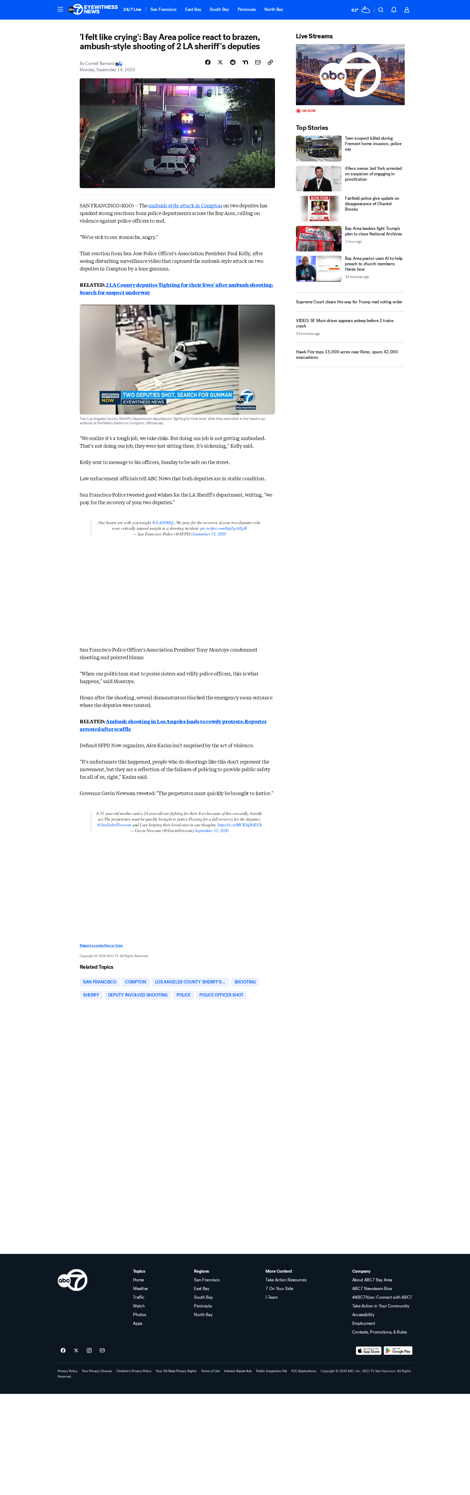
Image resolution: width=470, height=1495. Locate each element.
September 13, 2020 (209, 534)
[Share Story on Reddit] (232, 62)
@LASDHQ (162, 522)
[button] (60, 9)
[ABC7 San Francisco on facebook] (63, 1350)
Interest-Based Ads (238, 1371)
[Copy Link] (270, 62)
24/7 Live (132, 9)
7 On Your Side (279, 1289)
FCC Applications (303, 1371)
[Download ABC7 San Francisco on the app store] (369, 1350)
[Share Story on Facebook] (207, 62)
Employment (363, 1323)
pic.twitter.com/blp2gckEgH (223, 528)
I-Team (271, 1297)
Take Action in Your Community (380, 1306)
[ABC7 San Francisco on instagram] (89, 1350)
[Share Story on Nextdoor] (245, 62)
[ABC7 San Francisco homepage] (93, 10)
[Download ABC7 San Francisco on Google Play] (398, 1350)
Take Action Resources (285, 1280)
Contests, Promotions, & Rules (379, 1332)
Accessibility (363, 1315)
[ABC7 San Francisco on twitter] (76, 1350)
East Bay (193, 9)
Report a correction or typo (101, 945)
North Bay (273, 9)
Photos (139, 1315)
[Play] (350, 74)
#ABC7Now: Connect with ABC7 (382, 1297)
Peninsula (247, 9)
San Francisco (163, 9)
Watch (138, 1306)
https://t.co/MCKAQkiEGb (240, 824)
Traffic (138, 1297)
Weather (140, 1289)
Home (138, 1280)
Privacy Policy (68, 1371)
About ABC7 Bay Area (372, 1280)
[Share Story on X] (220, 62)
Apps (137, 1323)
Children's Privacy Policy (133, 1371)
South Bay (219, 9)
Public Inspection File (271, 1371)
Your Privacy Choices (97, 1371)
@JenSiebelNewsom (114, 824)
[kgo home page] (72, 1280)
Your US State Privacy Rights (176, 1371)
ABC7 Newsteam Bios (372, 1289)
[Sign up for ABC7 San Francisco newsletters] (102, 1350)
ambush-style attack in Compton (185, 205)
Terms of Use (210, 1371)
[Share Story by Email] (257, 62)
